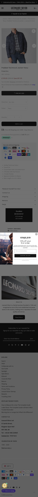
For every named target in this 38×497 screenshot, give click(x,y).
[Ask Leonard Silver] (4, 485)
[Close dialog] (36, 234)
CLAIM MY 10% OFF (25, 255)
